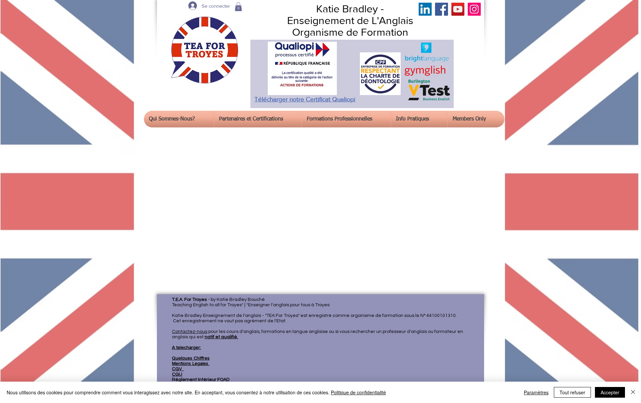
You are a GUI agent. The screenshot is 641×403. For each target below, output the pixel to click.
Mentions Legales (191, 363)
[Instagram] (474, 9)
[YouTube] (457, 9)
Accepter (610, 392)
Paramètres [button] (536, 392)
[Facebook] (441, 9)
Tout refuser (572, 392)
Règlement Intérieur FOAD (200, 379)
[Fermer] (633, 392)
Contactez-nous (189, 331)
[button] (238, 6)
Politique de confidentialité (358, 392)
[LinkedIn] (425, 9)
